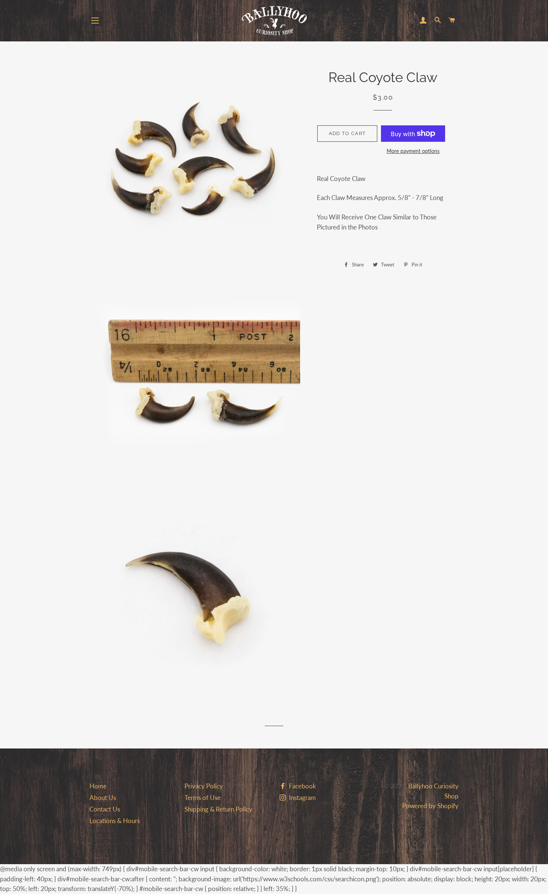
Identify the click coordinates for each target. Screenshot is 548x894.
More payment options (413, 151)
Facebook (301, 786)
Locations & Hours (114, 821)
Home (98, 786)
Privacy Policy (204, 786)
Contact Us (104, 809)
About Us (102, 797)
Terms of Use (203, 797)
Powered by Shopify (430, 806)
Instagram (301, 797)
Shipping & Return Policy (218, 809)
